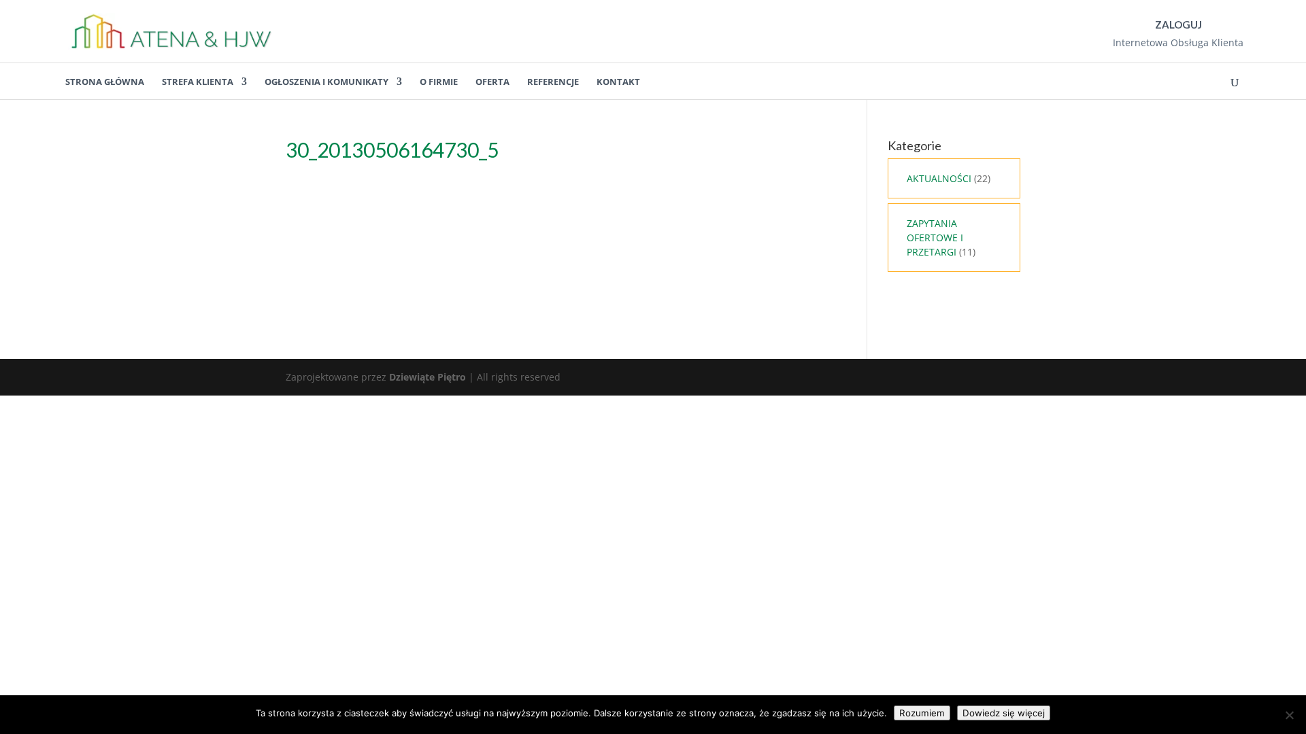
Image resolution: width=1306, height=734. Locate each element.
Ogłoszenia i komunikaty (326, 81)
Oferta (492, 81)
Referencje (553, 81)
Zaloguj (1178, 24)
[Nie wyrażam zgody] (1289, 715)
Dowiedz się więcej (1003, 712)
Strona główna (104, 81)
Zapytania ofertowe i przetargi (935, 237)
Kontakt (618, 81)
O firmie (439, 81)
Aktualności (939, 178)
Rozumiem (922, 712)
